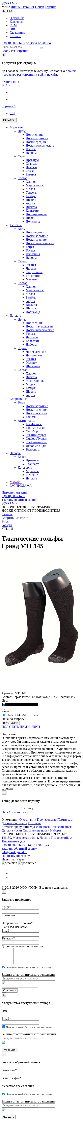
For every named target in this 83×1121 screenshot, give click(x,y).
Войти (6, 85)
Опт (12, 29)
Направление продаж (17, 923)
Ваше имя (9, 1070)
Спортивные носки (36, 830)
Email (6, 930)
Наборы (55, 830)
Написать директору (16, 855)
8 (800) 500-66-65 (13, 43)
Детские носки (12, 830)
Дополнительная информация (22, 946)
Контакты (16, 21)
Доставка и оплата (14, 823)
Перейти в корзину (15, 812)
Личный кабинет (22, 7)
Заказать (8, 1117)
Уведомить (9, 1049)
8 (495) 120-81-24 (39, 43)
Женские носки (63, 826)
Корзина (50, 7)
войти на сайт (47, 74)
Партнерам (65, 819)
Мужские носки (41, 826)
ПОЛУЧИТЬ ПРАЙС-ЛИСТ (21, 726)
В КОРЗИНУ (10, 722)
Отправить (9, 990)
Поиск (39, 7)
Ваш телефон (11, 1078)
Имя (4, 1010)
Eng (12, 113)
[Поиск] (41, 47)
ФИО (6, 907)
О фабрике (17, 18)
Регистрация (10, 81)
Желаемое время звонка (18, 1086)
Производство (47, 819)
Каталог (15, 36)
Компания (9, 915)
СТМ (13, 25)
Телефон (8, 938)
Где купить (17, 32)
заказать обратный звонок (19, 499)
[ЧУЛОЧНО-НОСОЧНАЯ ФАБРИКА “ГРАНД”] (9, 3)
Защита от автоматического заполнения (29, 974)
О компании (27, 819)
